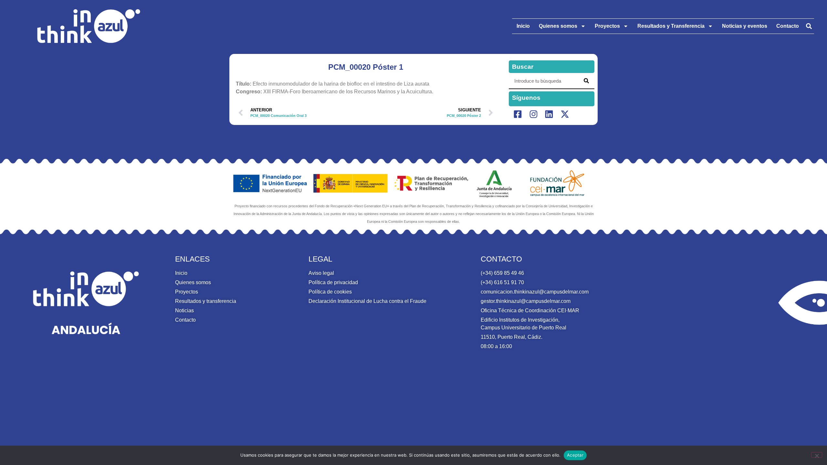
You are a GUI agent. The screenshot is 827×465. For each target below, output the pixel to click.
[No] (816, 455)
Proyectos (607, 26)
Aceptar (575, 455)
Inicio (523, 26)
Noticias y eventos (744, 26)
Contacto (787, 26)
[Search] (586, 80)
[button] (808, 26)
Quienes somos (558, 26)
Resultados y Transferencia (671, 26)
